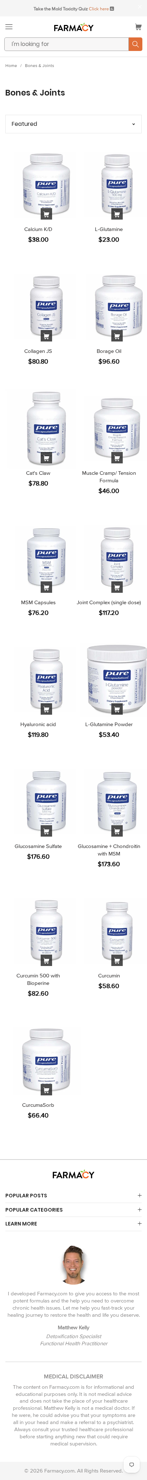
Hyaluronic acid (38, 724)
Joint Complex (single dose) (109, 602)
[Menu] (8, 26)
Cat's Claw (38, 473)
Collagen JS (38, 351)
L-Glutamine (109, 229)
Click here (99, 9)
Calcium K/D (38, 229)
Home (11, 65)
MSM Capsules (38, 602)
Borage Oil (109, 351)
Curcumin (109, 975)
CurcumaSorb (38, 1105)
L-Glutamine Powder (109, 724)
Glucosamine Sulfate (38, 846)
